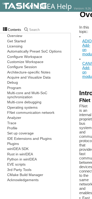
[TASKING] (39, 6)
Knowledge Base (88, 10)
